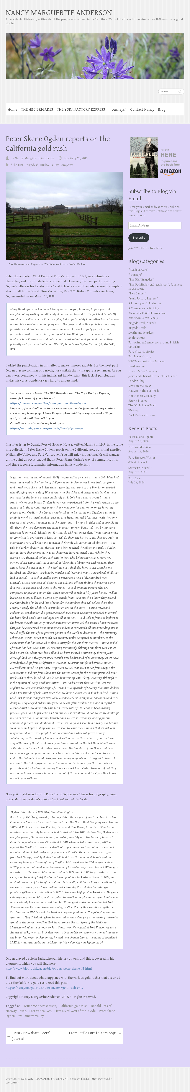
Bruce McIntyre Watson (40, 1006)
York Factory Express (141, 415)
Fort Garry (135, 478)
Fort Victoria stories (141, 351)
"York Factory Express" (143, 298)
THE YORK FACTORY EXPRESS (81, 109)
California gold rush (74, 1006)
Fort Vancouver (40, 1011)
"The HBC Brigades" (24, 165)
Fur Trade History (139, 356)
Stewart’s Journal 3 (140, 468)
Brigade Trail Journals (142, 323)
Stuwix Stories (137, 400)
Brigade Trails (137, 328)
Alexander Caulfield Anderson (147, 313)
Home (12, 109)
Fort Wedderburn (139, 447)
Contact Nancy (142, 109)
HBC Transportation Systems (146, 361)
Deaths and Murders (141, 333)
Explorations (136, 338)
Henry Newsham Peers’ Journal (28, 1036)
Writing (133, 410)
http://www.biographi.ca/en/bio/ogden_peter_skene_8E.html (49, 969)
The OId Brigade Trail (142, 405)
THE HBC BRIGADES (37, 109)
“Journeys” (118, 109)
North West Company (142, 396)
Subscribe (139, 237)
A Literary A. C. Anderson (144, 303)
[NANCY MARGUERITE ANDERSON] (95, 53)
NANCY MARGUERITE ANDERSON (59, 12)
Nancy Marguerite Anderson (34, 158)
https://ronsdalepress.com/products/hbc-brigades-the (46, 428)
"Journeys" (135, 275)
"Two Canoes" (137, 293)
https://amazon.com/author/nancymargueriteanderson (48, 403)
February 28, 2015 (76, 158)
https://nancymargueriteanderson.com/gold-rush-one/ (44, 988)
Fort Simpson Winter (141, 457)
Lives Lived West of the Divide (75, 1011)
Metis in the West (139, 386)
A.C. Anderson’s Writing (143, 308)
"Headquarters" (138, 270)
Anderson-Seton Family (143, 318)
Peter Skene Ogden (140, 437)
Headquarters (136, 366)
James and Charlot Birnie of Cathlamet (152, 376)
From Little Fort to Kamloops (95, 1033)
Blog (162, 109)
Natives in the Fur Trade (143, 391)
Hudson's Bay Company (56, 165)
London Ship (136, 381)
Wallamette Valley (31, 1016)
